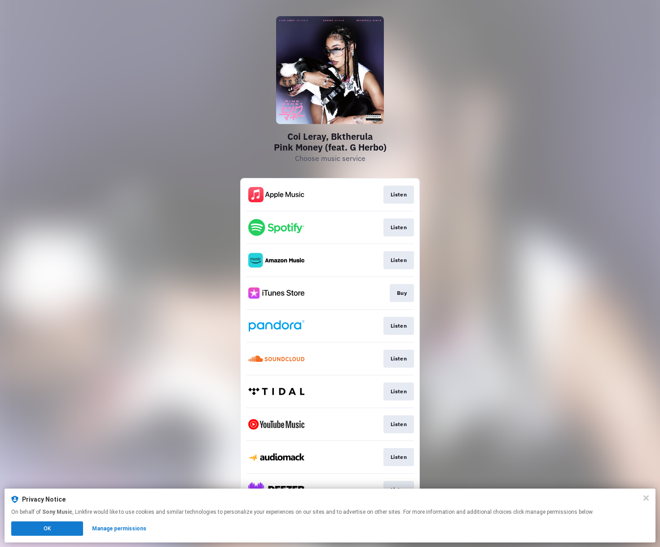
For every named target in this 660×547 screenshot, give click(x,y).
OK (47, 528)
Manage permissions (119, 528)
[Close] (646, 498)
